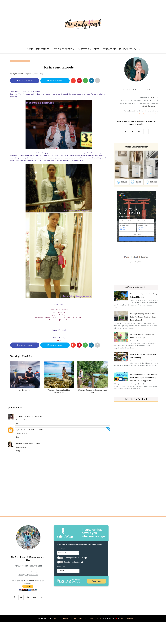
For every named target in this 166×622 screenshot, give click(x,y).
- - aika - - (20, 416)
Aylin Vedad (18, 73)
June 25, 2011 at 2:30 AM (33, 416)
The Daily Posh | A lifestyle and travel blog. (77, 618)
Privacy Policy (127, 49)
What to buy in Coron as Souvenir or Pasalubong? (143, 356)
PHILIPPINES (42, 49)
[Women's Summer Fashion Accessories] (59, 374)
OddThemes (127, 618)
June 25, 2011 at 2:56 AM (34, 430)
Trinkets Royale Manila (20, 61)
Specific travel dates (71, 562)
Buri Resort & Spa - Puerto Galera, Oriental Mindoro (143, 295)
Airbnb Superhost (148, 106)
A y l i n (154, 97)
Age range (61, 549)
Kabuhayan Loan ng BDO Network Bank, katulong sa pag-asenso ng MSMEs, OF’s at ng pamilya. (143, 377)
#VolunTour (29, 580)
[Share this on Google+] (73, 80)
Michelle (19, 443)
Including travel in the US (73, 558)
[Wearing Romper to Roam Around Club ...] (92, 374)
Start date (61, 567)
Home (30, 49)
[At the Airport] (25, 374)
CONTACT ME (109, 49)
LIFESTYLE (84, 49)
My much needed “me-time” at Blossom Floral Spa (142, 336)
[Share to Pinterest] (97, 80)
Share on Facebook (25, 81)
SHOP (97, 49)
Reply (18, 423)
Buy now (97, 581)
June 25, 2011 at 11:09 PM (31, 443)
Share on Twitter (56, 81)
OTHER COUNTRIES (64, 49)
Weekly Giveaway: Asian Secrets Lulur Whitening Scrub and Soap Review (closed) (143, 317)
